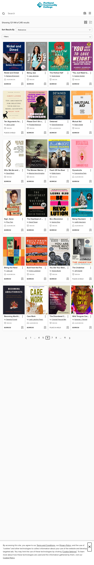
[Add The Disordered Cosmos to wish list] (67, 327)
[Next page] (69, 337)
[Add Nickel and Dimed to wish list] (22, 84)
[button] (85, 23)
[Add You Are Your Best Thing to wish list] (67, 279)
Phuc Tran (9, 222)
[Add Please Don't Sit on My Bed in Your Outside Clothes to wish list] (45, 133)
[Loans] (85, 14)
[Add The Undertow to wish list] (90, 279)
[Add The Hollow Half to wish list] (67, 84)
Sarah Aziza (56, 76)
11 (65, 337)
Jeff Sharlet (78, 271)
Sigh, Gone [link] (8, 219)
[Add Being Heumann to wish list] (90, 230)
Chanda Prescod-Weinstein (60, 320)
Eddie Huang (56, 173)
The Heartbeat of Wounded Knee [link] (35, 219)
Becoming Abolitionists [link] (12, 316)
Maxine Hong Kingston (36, 173)
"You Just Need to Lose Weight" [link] (80, 73)
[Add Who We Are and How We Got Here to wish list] (22, 181)
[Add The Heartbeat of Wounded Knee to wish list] (45, 230)
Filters (6, 37)
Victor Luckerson (35, 271)
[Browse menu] (90, 13)
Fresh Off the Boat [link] (57, 170)
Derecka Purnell (11, 320)
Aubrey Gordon (79, 76)
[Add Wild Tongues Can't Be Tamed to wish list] (90, 327)
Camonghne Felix (80, 173)
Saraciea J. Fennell (80, 320)
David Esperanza (57, 125)
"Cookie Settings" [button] (69, 551)
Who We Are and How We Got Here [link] (12, 170)
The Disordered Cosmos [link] (58, 316)
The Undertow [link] (78, 268)
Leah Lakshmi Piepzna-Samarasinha (37, 320)
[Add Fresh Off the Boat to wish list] (67, 181)
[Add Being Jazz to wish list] (45, 84)
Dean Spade (78, 125)
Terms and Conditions (46, 545)
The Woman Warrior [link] (35, 170)
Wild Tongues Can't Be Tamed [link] (80, 316)
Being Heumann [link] (79, 219)
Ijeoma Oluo (56, 222)
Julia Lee (9, 271)
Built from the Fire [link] (34, 268)
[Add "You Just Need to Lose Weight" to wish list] (90, 84)
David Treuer (33, 222)
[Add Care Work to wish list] (45, 327)
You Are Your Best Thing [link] (58, 268)
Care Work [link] (31, 316)
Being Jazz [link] (31, 73)
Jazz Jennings (34, 76)
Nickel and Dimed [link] (11, 73)
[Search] (3, 13)
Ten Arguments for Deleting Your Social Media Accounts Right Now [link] (12, 122)
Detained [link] (53, 122)
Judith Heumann (80, 222)
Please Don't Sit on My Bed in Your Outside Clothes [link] (35, 122)
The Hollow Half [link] (56, 73)
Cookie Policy (9, 558)
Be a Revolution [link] (56, 219)
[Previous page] (26, 337)
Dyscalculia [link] (77, 170)
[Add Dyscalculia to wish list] (90, 181)
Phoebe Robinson (35, 125)
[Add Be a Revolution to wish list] (67, 230)
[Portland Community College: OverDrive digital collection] (47, 5)
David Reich (10, 173)
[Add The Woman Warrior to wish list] (45, 181)
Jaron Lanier (10, 125)
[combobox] (42, 13)
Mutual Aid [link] (77, 122)
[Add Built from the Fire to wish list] (45, 279)
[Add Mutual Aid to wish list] (90, 133)
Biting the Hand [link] (10, 268)
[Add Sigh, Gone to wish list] (22, 230)
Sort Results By (8, 30)
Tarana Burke (56, 271)
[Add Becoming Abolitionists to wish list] (22, 327)
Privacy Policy (65, 545)
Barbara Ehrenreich (12, 76)
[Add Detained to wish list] (67, 133)
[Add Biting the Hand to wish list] (22, 279)
